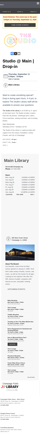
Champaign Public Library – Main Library (12, 399)
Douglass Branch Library (7, 413)
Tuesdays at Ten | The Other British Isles (20, 321)
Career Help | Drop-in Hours (16, 363)
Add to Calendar (14, 79)
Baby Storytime (12, 300)
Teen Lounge (12, 307)
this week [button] (20, 194)
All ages (14, 139)
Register (12, 344)
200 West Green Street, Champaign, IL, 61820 (20, 239)
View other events (20, 25)
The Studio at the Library (11, 111)
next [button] (32, 194)
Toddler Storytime (13, 314)
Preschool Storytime (14, 356)
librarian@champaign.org (14, 167)
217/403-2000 (4, 405)
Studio (14, 142)
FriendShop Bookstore (7, 427)
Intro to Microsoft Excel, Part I (17, 337)
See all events (31, 377)
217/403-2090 (4, 419)
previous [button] (9, 194)
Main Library (14, 85)
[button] (38, 3)
